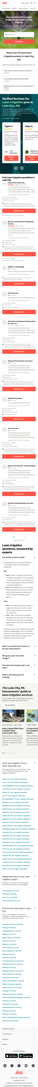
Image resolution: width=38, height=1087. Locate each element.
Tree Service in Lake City (10, 977)
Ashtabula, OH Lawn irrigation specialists (16, 836)
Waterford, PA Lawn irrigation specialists (15, 809)
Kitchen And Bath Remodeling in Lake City (16, 997)
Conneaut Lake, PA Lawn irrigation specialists (17, 852)
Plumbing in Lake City (9, 894)
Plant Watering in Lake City (11, 901)
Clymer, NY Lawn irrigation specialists (15, 869)
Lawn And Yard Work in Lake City (13, 981)
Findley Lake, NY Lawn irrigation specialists (16, 859)
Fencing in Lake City (9, 928)
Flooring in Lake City (9, 1001)
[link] (6, 152)
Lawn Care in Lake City (9, 897)
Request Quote (19, 211)
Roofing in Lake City (9, 934)
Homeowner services (8, 1029)
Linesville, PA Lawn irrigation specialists (15, 832)
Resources (5, 1039)
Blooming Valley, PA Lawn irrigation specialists (18, 846)
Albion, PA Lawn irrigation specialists (14, 792)
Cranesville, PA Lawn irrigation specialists (16, 789)
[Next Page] (35, 537)
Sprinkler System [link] (23, 8)
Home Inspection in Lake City (12, 951)
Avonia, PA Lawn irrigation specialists (14, 782)
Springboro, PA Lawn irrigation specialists (16, 806)
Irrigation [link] (14, 8)
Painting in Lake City (9, 991)
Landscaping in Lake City (10, 891)
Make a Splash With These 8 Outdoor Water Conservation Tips (12, 730)
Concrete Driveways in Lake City (13, 961)
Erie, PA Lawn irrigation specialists (13, 796)
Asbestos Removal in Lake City (12, 964)
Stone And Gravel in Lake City (12, 987)
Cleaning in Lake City (9, 958)
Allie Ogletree (7, 725)
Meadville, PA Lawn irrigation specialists (15, 842)
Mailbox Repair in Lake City (11, 938)
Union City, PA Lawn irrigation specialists (16, 839)
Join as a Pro (25, 3)
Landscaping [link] (6, 8)
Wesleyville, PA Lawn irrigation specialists (16, 816)
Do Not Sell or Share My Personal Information (19, 1083)
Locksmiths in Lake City (10, 1004)
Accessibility (18, 1080)
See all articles (10, 705)
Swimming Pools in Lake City (11, 974)
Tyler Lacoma (31, 725)
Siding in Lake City (8, 954)
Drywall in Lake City (9, 941)
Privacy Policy (24, 1078)
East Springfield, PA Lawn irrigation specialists (17, 786)
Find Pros (19, 41)
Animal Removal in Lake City (12, 1007)
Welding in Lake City (9, 967)
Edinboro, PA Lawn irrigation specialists (15, 802)
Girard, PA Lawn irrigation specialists (14, 779)
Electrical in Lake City (9, 944)
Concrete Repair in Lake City (11, 931)
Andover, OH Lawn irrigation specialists (15, 856)
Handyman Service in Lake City (12, 994)
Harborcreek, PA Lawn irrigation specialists (16, 826)
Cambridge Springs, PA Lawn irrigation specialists (18, 829)
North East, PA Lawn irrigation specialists (16, 849)
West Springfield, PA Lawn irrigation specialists (18, 799)
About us (4, 1044)
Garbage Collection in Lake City (12, 971)
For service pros (7, 1034)
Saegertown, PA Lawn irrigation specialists (16, 819)
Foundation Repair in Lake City (12, 924)
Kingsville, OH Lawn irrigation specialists (16, 812)
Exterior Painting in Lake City (11, 984)
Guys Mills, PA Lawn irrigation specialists (16, 865)
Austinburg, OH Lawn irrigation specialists (16, 862)
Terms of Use (14, 1078)
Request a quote (11, 158)
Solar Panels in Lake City (10, 948)
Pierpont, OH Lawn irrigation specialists (15, 822)
